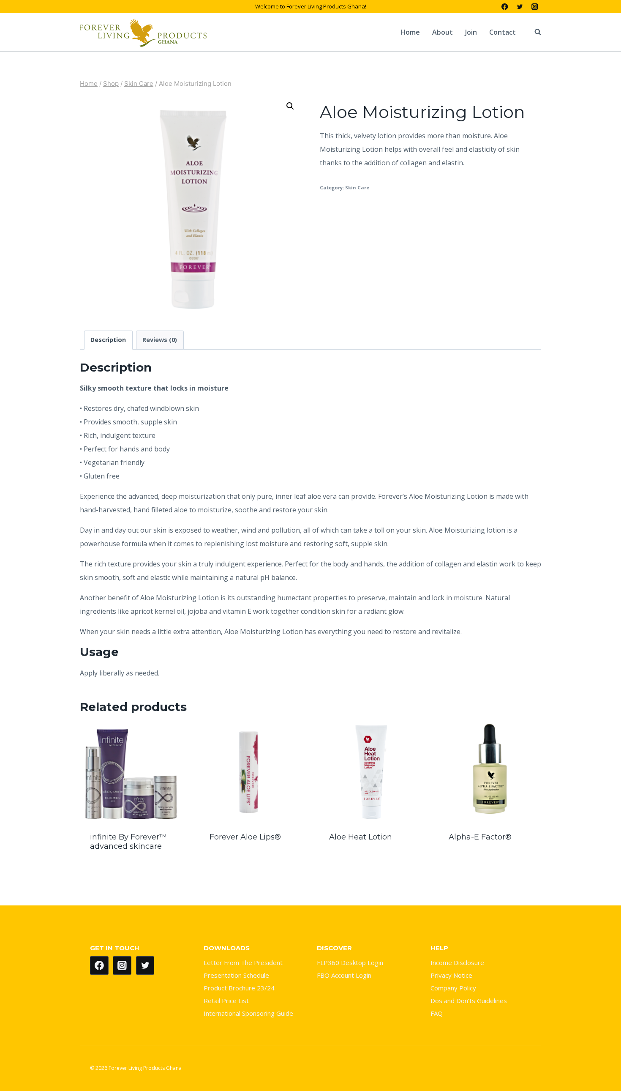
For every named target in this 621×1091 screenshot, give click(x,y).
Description (108, 340)
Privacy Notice (451, 975)
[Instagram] (534, 6)
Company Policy (453, 988)
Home (410, 32)
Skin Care (357, 187)
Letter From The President (243, 962)
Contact (502, 32)
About (442, 32)
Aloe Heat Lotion (360, 837)
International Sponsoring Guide (248, 1013)
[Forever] (143, 32)
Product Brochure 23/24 (239, 988)
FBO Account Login (344, 975)
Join (471, 32)
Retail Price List (226, 1000)
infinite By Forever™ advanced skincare (128, 841)
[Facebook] (505, 6)
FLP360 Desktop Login (350, 962)
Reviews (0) (159, 340)
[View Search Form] (533, 32)
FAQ (436, 1013)
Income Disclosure (457, 962)
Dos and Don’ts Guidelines (468, 1000)
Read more (251, 860)
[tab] (108, 340)
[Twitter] (519, 6)
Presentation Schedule (236, 975)
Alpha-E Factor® (480, 837)
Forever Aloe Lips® (245, 837)
